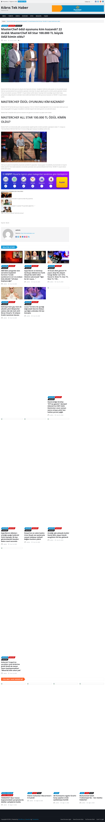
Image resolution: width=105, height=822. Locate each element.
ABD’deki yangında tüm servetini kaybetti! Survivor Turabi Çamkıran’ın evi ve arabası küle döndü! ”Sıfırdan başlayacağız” (11, 276)
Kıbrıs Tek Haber (14, 7)
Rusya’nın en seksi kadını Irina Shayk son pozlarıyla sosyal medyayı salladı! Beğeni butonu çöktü (34, 536)
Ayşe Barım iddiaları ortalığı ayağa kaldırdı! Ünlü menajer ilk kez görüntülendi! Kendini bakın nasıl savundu (10, 537)
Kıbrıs (4, 16)
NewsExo (28, 819)
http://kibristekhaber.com (27, 233)
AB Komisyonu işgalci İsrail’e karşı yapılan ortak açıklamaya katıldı (64, 798)
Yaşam (46, 16)
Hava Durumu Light (66, 819)
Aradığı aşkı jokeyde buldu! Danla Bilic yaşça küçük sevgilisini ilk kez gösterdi (58, 535)
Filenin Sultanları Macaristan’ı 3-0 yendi (39, 797)
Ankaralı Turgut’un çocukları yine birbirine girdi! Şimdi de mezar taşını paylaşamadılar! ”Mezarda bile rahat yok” (11, 666)
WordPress (21, 819)
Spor (31, 16)
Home (3, 21)
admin (5, 40)
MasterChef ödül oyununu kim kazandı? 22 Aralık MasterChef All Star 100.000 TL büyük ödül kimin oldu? (33, 21)
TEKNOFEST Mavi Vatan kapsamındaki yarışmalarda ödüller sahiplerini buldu (12, 800)
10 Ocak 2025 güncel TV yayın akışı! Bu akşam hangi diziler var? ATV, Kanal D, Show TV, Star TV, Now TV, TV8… (58, 275)
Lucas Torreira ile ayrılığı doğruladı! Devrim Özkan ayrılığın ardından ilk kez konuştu (34, 310)
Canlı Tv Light (100, 819)
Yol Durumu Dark (90, 819)
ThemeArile (35, 819)
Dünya (18, 16)
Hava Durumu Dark (78, 819)
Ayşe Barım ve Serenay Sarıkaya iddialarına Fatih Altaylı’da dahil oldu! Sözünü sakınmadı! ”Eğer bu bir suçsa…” (34, 275)
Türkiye (10, 16)
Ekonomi (25, 16)
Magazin (38, 16)
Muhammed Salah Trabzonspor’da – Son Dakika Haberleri (91, 798)
